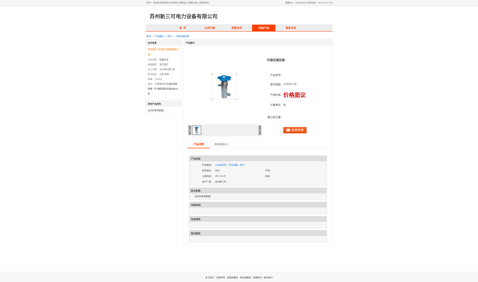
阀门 (169, 36)
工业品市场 (220, 165)
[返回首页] (204, 2)
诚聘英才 (257, 277)
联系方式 (291, 27)
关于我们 (209, 277)
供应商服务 (245, 277)
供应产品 (264, 27)
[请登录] (183, 2)
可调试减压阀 (182, 36)
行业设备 (233, 165)
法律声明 (220, 277)
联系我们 (268, 277)
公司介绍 (209, 27)
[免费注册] (192, 2)
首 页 (182, 27)
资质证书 (237, 27)
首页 (149, 36)
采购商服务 (232, 277)
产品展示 (159, 36)
